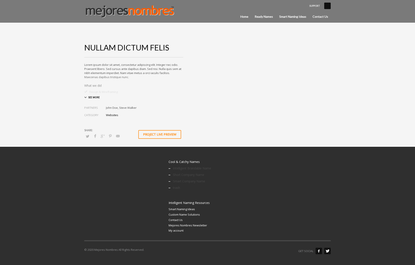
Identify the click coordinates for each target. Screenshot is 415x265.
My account (176, 230)
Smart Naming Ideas (182, 209)
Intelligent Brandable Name (192, 168)
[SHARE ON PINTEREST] (110, 136)
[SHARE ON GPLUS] (102, 136)
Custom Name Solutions (184, 214)
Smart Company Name (189, 181)
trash (176, 188)
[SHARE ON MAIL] (118, 136)
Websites (112, 115)
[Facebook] (319, 251)
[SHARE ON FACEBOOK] (95, 136)
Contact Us (176, 220)
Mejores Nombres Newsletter (188, 225)
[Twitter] (327, 251)
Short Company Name (188, 175)
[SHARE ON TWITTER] (87, 136)
